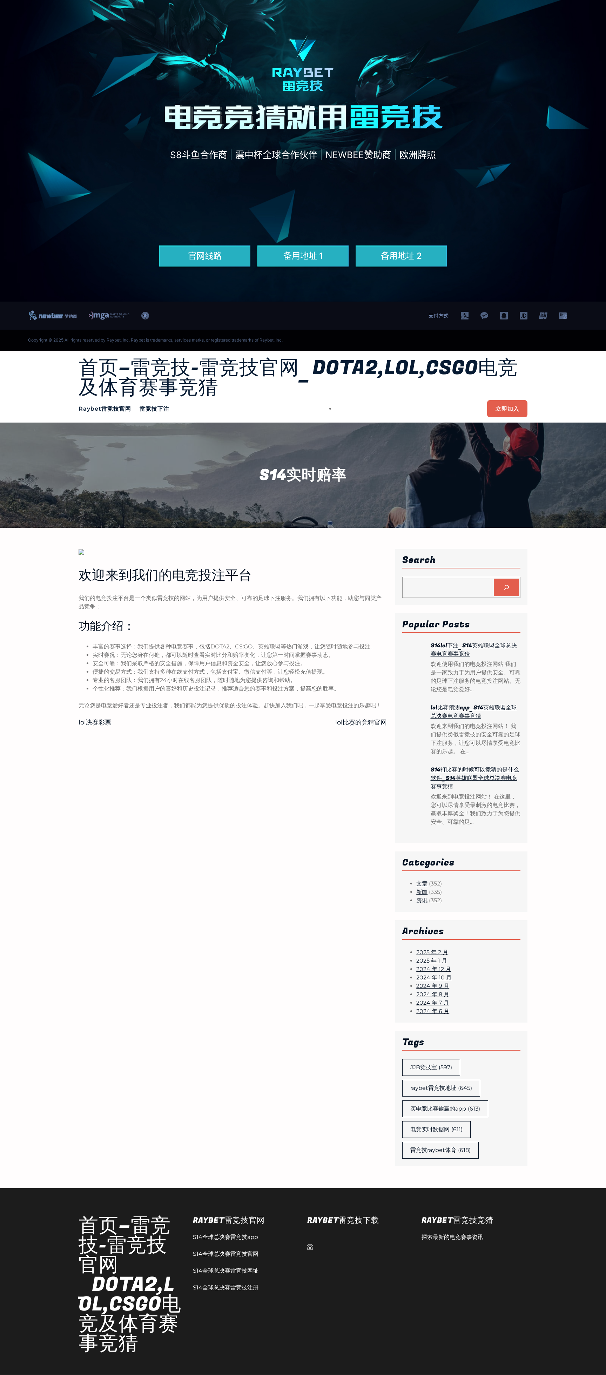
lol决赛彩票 (95, 722)
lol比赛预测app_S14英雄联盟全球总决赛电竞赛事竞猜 (474, 711)
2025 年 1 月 (431, 960)
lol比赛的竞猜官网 (361, 722)
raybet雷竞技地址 (441, 1088)
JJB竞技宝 (431, 1067)
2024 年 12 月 (433, 969)
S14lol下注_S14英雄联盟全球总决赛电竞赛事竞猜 (474, 649)
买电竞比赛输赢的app (445, 1108)
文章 (421, 883)
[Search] (506, 587)
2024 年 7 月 (432, 1002)
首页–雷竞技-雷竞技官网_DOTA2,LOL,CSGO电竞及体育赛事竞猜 (298, 377)
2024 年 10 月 (434, 977)
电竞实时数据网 (436, 1129)
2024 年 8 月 (432, 994)
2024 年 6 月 (432, 1011)
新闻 (421, 892)
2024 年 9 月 (432, 986)
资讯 (421, 900)
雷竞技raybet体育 (440, 1150)
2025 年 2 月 (432, 952)
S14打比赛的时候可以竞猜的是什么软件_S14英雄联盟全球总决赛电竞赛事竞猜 (475, 778)
